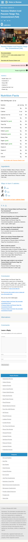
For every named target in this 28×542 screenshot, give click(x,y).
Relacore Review (7, 443)
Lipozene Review (7, 446)
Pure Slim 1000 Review (9, 409)
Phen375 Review (7, 416)
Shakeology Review (8, 378)
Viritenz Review (7, 382)
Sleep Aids (5, 498)
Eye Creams (6, 474)
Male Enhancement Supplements (11, 484)
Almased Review (7, 432)
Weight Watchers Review (9, 405)
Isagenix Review (7, 385)
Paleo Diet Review (7, 395)
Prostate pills (6, 495)
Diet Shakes (6, 464)
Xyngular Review (7, 436)
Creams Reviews (7, 471)
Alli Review (5, 412)
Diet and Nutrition (7, 457)
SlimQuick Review (7, 439)
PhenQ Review (6, 402)
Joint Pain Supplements (9, 478)
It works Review (7, 422)
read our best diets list (14, 288)
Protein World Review (8, 392)
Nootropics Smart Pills (8, 481)
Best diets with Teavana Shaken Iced (10, 60)
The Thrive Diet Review (9, 426)
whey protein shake (16, 55)
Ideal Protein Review (8, 399)
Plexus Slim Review (8, 429)
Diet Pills (5, 461)
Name (2, 354)
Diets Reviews (6, 468)
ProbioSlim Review (7, 449)
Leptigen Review (7, 419)
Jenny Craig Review (8, 389)
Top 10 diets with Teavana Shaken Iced (14, 160)
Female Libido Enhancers (9, 491)
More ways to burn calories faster (14, 199)
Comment (3, 336)
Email (2, 359)
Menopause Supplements (9, 488)
